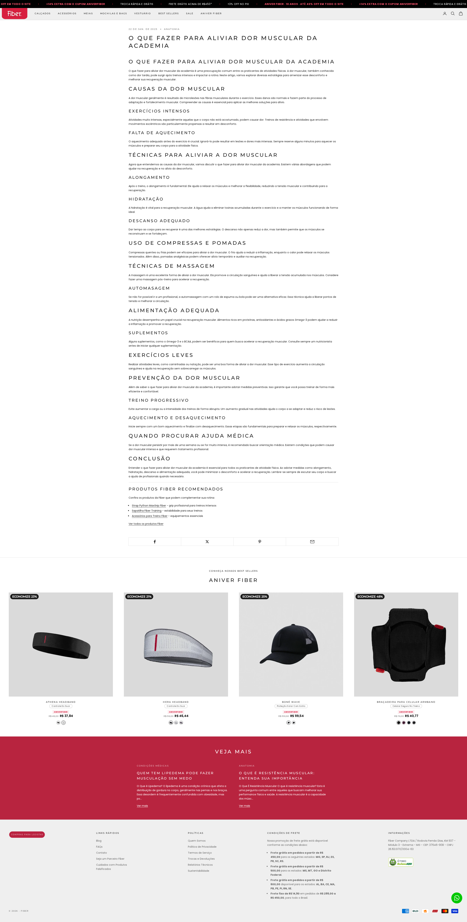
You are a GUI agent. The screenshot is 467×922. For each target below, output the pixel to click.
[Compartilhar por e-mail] (312, 542)
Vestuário (142, 13)
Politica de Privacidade (202, 847)
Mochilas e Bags (113, 13)
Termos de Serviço (200, 853)
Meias (88, 13)
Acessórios (67, 13)
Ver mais (142, 806)
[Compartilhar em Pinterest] (260, 542)
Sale (189, 13)
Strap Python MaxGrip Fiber (149, 505)
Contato (101, 853)
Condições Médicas (153, 765)
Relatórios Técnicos (200, 865)
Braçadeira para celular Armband (406, 702)
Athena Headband (61, 702)
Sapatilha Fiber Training (146, 510)
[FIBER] (27, 834)
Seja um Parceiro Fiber (110, 859)
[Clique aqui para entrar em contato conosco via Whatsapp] (456, 897)
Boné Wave (291, 702)
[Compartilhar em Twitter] (207, 542)
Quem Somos (197, 841)
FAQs (99, 847)
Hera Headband (176, 702)
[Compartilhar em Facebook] (155, 542)
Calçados (43, 13)
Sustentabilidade (198, 871)
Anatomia (172, 29)
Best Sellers (168, 13)
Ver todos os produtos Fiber (146, 524)
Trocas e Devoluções (201, 859)
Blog (98, 841)
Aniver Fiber (211, 13)
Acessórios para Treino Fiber (149, 516)
